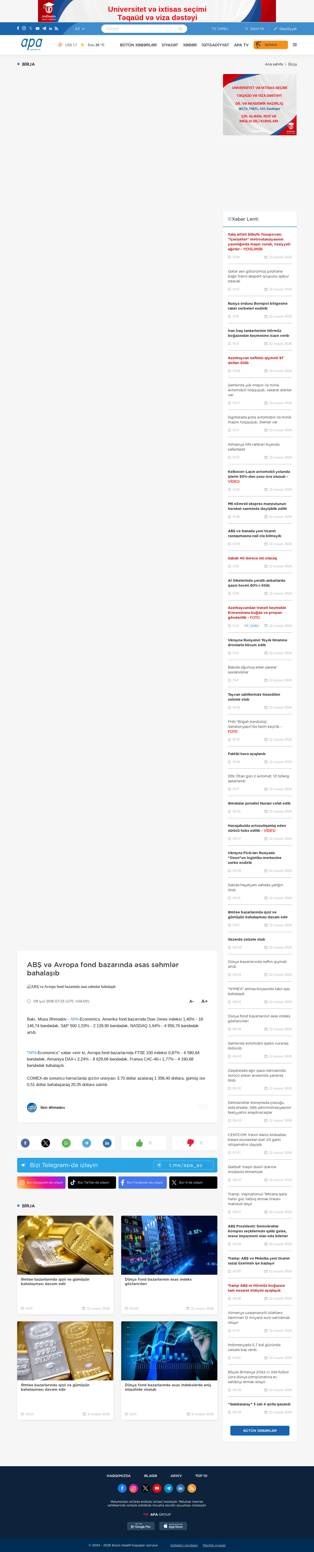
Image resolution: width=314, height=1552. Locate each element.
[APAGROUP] (157, 1514)
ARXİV (176, 1476)
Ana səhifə (274, 64)
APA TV (241, 45)
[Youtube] (37, 28)
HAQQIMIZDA (119, 1476)
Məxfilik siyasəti (214, 1545)
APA (74, 1019)
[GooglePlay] (141, 1526)
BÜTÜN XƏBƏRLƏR (138, 45)
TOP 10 (201, 1476)
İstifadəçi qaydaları (184, 1545)
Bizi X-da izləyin (190, 1182)
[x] (145, 1489)
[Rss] (56, 28)
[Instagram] (24, 28)
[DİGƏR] (292, 45)
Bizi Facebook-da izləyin (145, 1182)
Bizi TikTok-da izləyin (93, 1182)
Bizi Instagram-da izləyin (45, 1182)
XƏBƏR (190, 45)
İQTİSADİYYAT (215, 45)
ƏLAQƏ (150, 1476)
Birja (292, 64)
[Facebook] (18, 28)
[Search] (180, 29)
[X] (31, 28)
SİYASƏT (170, 45)
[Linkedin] (50, 28)
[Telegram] (44, 28)
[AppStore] (173, 1526)
